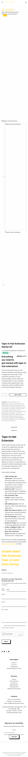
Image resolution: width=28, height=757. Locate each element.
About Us (14, 663)
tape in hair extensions (8, 420)
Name (4, 594)
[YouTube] (8, 651)
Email (3, 602)
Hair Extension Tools (14, 402)
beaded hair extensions (11, 403)
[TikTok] (6, 651)
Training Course (14, 687)
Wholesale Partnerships (14, 688)
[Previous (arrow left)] (2, 378)
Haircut (14, 679)
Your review (5, 609)
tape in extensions (19, 419)
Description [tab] (14, 427)
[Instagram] (4, 651)
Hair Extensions (14, 681)
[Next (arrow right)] (25, 378)
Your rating (4, 589)
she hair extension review (16, 417)
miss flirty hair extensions (16, 414)
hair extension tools (11, 410)
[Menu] (25, 2)
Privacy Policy (14, 666)
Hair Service (14, 683)
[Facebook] (2, 651)
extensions (12, 408)
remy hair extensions (8, 416)
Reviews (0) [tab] (14, 430)
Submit (6, 641)
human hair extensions (8, 413)
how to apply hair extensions (17, 411)
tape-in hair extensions (9, 544)
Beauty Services (14, 685)
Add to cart (18, 394)
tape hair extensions (8, 419)
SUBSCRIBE (14, 736)
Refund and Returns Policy (14, 668)
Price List (14, 664)
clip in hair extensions (15, 405)
